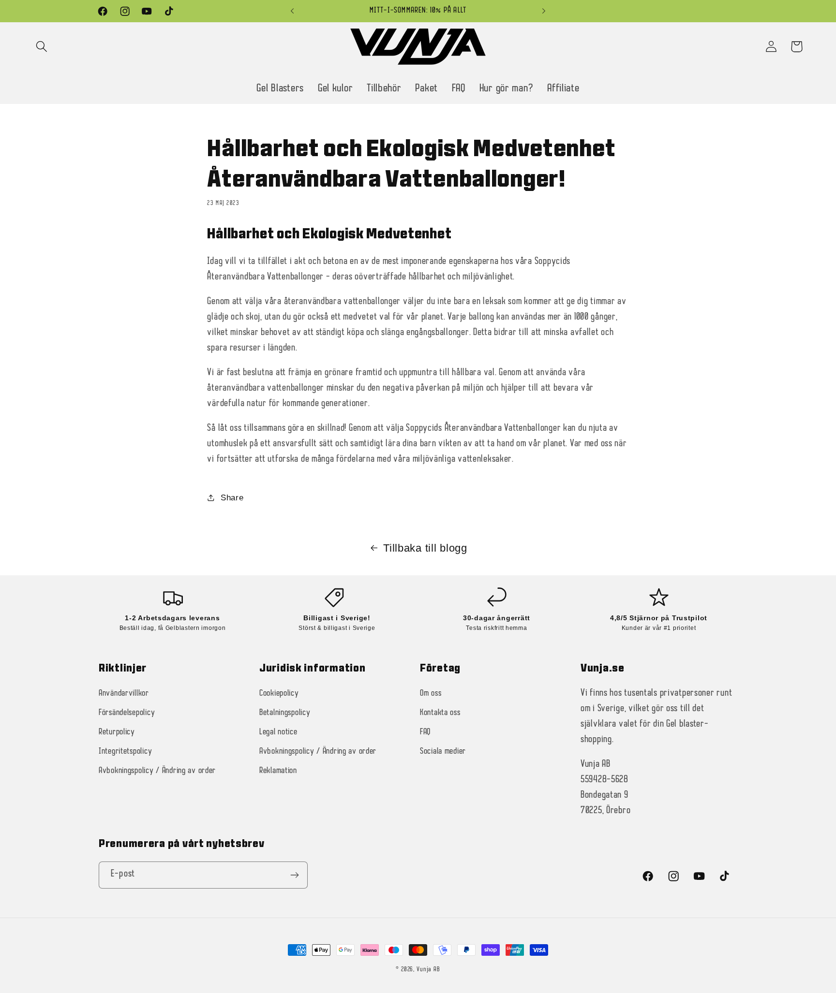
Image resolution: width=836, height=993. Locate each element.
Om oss (430, 693)
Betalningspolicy (285, 713)
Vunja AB (428, 969)
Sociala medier (443, 751)
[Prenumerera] (294, 875)
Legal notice (278, 732)
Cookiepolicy (279, 693)
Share (232, 497)
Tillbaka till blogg (425, 548)
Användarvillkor (124, 693)
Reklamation (278, 771)
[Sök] (42, 46)
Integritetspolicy (125, 751)
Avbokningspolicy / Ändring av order (157, 771)
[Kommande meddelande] (543, 11)
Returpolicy (117, 732)
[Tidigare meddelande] (292, 11)
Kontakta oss (440, 713)
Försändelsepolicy (127, 713)
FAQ (425, 732)
